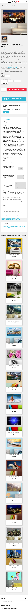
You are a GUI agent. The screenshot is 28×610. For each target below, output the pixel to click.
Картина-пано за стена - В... (14, 343)
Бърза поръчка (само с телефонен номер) (13, 98)
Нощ (4, 219)
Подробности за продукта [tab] (11, 122)
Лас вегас (8, 219)
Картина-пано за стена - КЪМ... (14, 410)
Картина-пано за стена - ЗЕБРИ (14, 299)
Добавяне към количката (17, 89)
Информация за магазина (9, 608)
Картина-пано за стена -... (14, 254)
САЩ (18, 219)
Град (14, 219)
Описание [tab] (7, 119)
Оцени (6, 112)
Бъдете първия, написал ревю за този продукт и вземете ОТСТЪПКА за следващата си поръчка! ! (14, 228)
